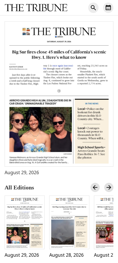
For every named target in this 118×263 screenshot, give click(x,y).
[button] (59, 94)
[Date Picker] (108, 8)
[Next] (108, 187)
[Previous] (95, 187)
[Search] (93, 8)
